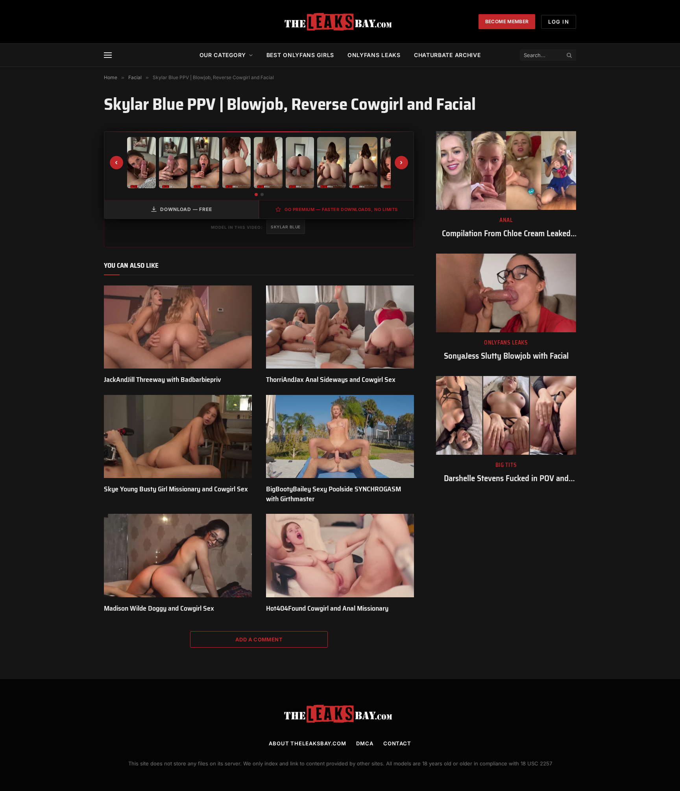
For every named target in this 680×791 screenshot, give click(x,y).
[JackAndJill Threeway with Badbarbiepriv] (178, 327)
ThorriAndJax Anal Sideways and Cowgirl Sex (330, 379)
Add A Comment (259, 639)
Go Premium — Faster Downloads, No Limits (341, 209)
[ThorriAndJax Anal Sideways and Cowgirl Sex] (340, 327)
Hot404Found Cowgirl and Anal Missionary (327, 608)
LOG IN (558, 22)
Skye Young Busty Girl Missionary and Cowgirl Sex (176, 489)
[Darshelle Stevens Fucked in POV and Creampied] (506, 415)
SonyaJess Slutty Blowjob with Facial (506, 356)
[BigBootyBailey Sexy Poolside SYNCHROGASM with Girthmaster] (340, 436)
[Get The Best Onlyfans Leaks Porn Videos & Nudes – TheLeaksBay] (340, 21)
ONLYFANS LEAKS (374, 55)
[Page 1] (256, 194)
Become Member (507, 21)
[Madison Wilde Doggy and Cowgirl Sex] (178, 555)
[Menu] (108, 55)
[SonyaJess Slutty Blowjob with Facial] (506, 293)
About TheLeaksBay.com (307, 743)
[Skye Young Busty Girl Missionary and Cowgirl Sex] (178, 436)
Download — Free (186, 209)
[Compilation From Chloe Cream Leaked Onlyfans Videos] (506, 170)
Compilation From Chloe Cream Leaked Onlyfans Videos (506, 233)
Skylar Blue (286, 226)
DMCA (364, 743)
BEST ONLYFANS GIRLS (300, 55)
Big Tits (506, 465)
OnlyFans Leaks (506, 343)
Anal (506, 220)
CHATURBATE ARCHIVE (447, 55)
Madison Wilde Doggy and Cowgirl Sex (159, 608)
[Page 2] (262, 194)
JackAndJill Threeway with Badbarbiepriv (162, 379)
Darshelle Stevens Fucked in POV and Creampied (506, 478)
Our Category (223, 55)
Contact (397, 743)
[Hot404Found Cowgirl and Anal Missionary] (340, 555)
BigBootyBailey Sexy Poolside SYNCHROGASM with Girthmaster (333, 494)
